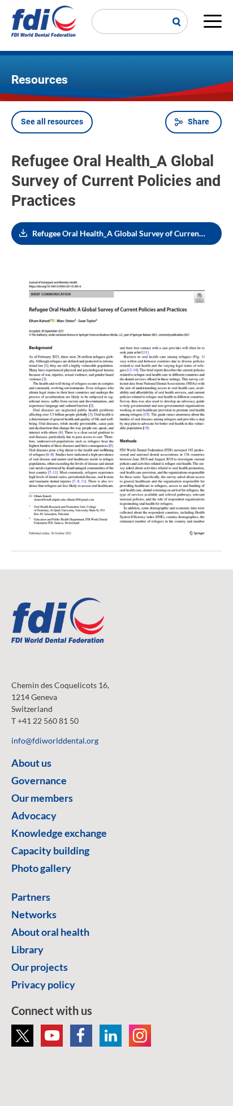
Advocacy (34, 815)
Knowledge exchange (59, 833)
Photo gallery (41, 868)
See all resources (52, 121)
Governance (39, 780)
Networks (34, 914)
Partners (30, 897)
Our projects (39, 967)
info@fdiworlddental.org (54, 740)
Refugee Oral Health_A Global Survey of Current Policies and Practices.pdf (127, 233)
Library (27, 949)
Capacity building (50, 850)
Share (198, 121)
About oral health (50, 932)
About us (31, 763)
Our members (42, 798)
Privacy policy (43, 984)
